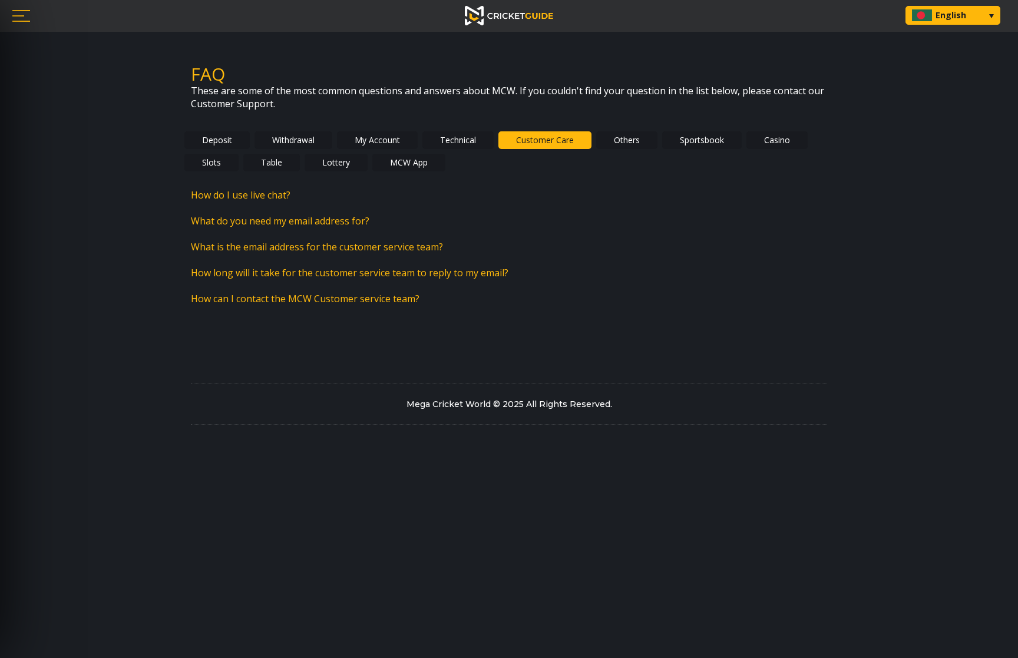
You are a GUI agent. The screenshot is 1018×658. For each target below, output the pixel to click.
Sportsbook (702, 140)
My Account (377, 140)
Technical (458, 140)
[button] (952, 15)
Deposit (217, 140)
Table (271, 162)
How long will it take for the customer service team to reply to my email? (349, 272)
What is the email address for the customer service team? (317, 246)
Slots (211, 162)
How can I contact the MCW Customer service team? (305, 298)
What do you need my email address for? (280, 220)
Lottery (336, 162)
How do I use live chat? (240, 195)
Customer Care (545, 140)
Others (627, 140)
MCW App (409, 162)
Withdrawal (293, 140)
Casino (777, 140)
